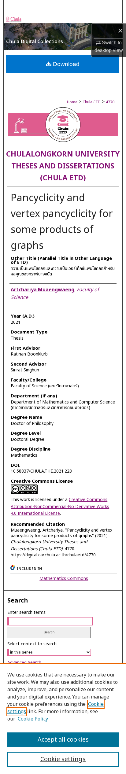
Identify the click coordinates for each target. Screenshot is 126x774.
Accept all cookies (63, 739)
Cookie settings (63, 759)
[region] (63, 718)
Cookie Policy (33, 719)
